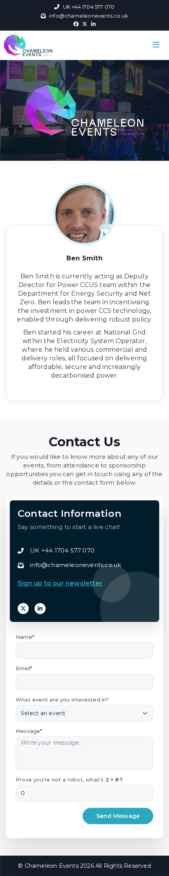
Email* (24, 668)
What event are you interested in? (62, 699)
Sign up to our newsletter (60, 583)
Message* (29, 731)
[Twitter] (23, 608)
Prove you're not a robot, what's (69, 779)
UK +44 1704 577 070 (88, 7)
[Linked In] (40, 608)
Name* (25, 637)
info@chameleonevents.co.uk (88, 16)
